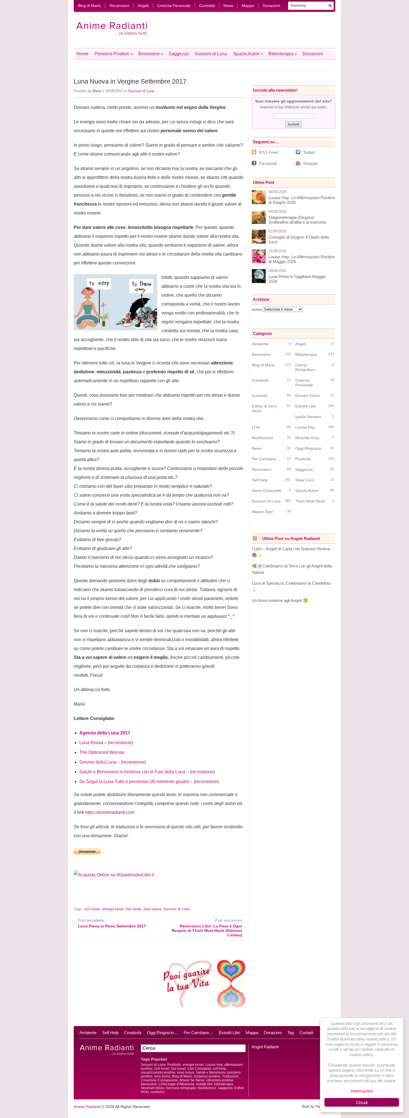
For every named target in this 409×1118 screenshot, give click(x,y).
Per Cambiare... (266, 459)
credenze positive (207, 1076)
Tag (290, 1032)
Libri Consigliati (199, 1069)
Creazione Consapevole (159, 1080)
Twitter (309, 152)
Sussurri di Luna (211, 53)
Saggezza (179, 53)
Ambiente (260, 344)
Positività (303, 459)
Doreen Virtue (307, 395)
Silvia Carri (304, 480)
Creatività (260, 380)
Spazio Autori (246, 53)
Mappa (248, 5)
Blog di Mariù (89, 5)
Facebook (268, 163)
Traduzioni (230, 1076)
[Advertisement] (139, 896)
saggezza (225, 1088)
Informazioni (362, 1091)
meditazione (207, 1088)
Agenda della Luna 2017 (104, 733)
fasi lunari (133, 909)
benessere (149, 1084)
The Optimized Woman (102, 752)
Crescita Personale (174, 5)
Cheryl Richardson (305, 367)
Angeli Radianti (265, 1046)
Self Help (260, 480)
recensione (120, 742)
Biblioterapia (281, 53)
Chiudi (362, 1102)
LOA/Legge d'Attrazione (176, 1084)
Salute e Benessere (211, 1072)
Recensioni (119, 5)
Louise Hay (305, 427)
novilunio (158, 1092)
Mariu (96, 91)
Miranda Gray (307, 438)
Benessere (149, 53)
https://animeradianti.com (109, 812)
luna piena (162, 1076)
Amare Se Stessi (191, 1080)
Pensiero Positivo (112, 53)
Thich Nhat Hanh (310, 501)
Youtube (310, 163)
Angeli (143, 5)
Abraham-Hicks (152, 1088)
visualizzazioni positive (158, 1072)
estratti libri (204, 1084)
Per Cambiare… (198, 1032)
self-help (219, 1069)
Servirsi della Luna (97, 762)
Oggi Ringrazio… (162, 1032)
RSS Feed (268, 152)
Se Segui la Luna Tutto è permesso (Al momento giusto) (134, 781)
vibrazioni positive (219, 1080)
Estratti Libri (305, 406)
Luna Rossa (91, 742)
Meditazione (262, 438)
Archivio (257, 309)
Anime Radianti (87, 1106)
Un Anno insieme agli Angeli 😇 (280, 600)
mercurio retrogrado (181, 1088)
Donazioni (271, 5)
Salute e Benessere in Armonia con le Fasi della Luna (132, 771)
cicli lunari (92, 909)
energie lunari (113, 909)
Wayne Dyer (262, 511)
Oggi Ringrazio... (310, 448)
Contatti (306, 1032)
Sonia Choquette (266, 490)
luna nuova (152, 909)
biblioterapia (223, 1084)
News (228, 5)
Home (82, 53)
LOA (256, 427)
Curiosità (207, 5)
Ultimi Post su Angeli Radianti (291, 538)
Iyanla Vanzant (308, 416)
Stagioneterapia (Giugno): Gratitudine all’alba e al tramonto (297, 219)
